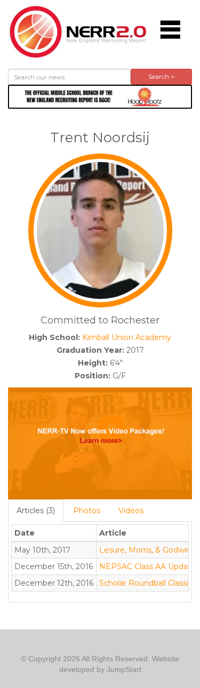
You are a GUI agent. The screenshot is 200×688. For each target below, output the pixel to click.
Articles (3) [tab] (36, 510)
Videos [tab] (130, 510)
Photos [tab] (86, 510)
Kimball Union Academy (126, 337)
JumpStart (124, 669)
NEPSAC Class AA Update (147, 566)
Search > (161, 76)
